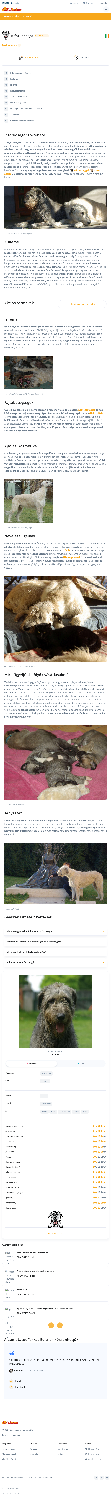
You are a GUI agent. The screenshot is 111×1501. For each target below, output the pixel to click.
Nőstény (32, 1063)
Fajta (16, 16)
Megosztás (57, 1233)
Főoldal (7, 16)
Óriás (44, 1096)
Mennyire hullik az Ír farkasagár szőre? (55, 952)
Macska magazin (9, 1454)
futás (67, 550)
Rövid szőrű (46, 1103)
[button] (11, 45)
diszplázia (97, 413)
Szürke (44, 1111)
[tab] (29, 57)
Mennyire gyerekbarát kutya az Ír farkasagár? (55, 931)
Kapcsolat (103, 3)
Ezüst (85, 1111)
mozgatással (88, 409)
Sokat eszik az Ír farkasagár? (55, 962)
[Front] (12, 9)
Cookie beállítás (45, 1477)
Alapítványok (63, 1449)
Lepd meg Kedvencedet (82, 304)
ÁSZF (31, 1477)
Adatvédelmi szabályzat (12, 1477)
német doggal (81, 170)
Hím (82, 1063)
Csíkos (76, 1111)
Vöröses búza (65, 1111)
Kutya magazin (8, 1449)
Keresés (33, 1449)
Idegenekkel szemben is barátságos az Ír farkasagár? (55, 941)
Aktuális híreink (9, 1459)
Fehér (53, 1111)
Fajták (60, 1454)
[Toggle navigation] (106, 9)
